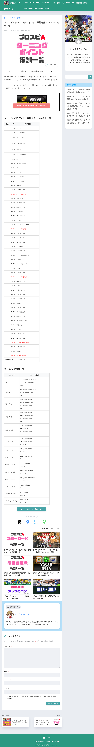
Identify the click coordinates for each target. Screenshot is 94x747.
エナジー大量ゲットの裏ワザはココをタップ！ (31, 105)
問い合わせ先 (39, 741)
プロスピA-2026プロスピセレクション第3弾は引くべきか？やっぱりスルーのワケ (78, 106)
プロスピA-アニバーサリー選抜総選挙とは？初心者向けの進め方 (78, 97)
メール (7, 680)
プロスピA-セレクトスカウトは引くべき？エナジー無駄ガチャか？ (78, 114)
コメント (8, 646)
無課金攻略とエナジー (42, 8)
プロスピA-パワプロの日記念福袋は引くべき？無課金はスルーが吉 (78, 91)
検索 (90, 77)
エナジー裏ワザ (35, 3)
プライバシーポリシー (52, 741)
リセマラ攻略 (28, 8)
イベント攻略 (55, 3)
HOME (48, 738)
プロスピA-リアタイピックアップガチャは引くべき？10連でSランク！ (78, 123)
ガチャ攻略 (45, 3)
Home (26, 3)
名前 (6, 671)
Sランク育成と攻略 (68, 3)
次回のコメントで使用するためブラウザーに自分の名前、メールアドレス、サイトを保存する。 (33, 698)
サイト (6, 688)
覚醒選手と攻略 (81, 3)
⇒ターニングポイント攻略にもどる (31, 509)
